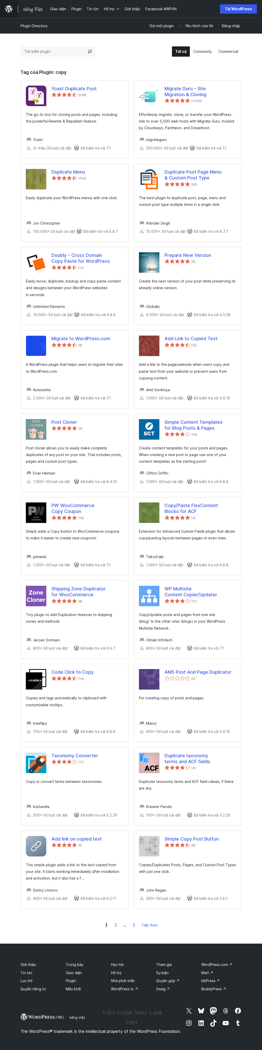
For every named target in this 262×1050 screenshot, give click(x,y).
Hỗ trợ (116, 973)
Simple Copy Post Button (192, 839)
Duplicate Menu (68, 172)
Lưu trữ (26, 980)
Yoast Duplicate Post (74, 88)
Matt (207, 973)
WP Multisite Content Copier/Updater (191, 591)
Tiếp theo (149, 925)
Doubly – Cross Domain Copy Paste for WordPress (80, 258)
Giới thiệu (28, 964)
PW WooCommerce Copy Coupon (72, 508)
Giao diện (74, 973)
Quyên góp (168, 980)
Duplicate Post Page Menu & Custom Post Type (193, 174)
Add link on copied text (76, 839)
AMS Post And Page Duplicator (198, 672)
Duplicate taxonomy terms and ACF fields (187, 758)
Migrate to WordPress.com (80, 338)
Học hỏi (117, 964)
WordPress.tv (124, 989)
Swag (163, 989)
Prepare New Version (188, 255)
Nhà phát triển (123, 980)
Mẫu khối (73, 989)
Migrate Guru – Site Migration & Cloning (185, 91)
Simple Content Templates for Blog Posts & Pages (194, 425)
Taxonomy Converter (74, 755)
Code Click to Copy (72, 672)
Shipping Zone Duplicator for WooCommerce (78, 591)
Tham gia (164, 964)
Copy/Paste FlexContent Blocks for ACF (191, 508)
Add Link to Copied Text (191, 338)
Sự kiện (162, 973)
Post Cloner (64, 422)
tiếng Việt (77, 1017)
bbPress (210, 980)
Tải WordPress (238, 9)
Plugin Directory (34, 26)
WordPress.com (216, 964)
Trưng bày (74, 964)
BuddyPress (213, 989)
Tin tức (26, 973)
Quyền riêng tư (33, 989)
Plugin (71, 980)
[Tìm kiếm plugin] (90, 51)
